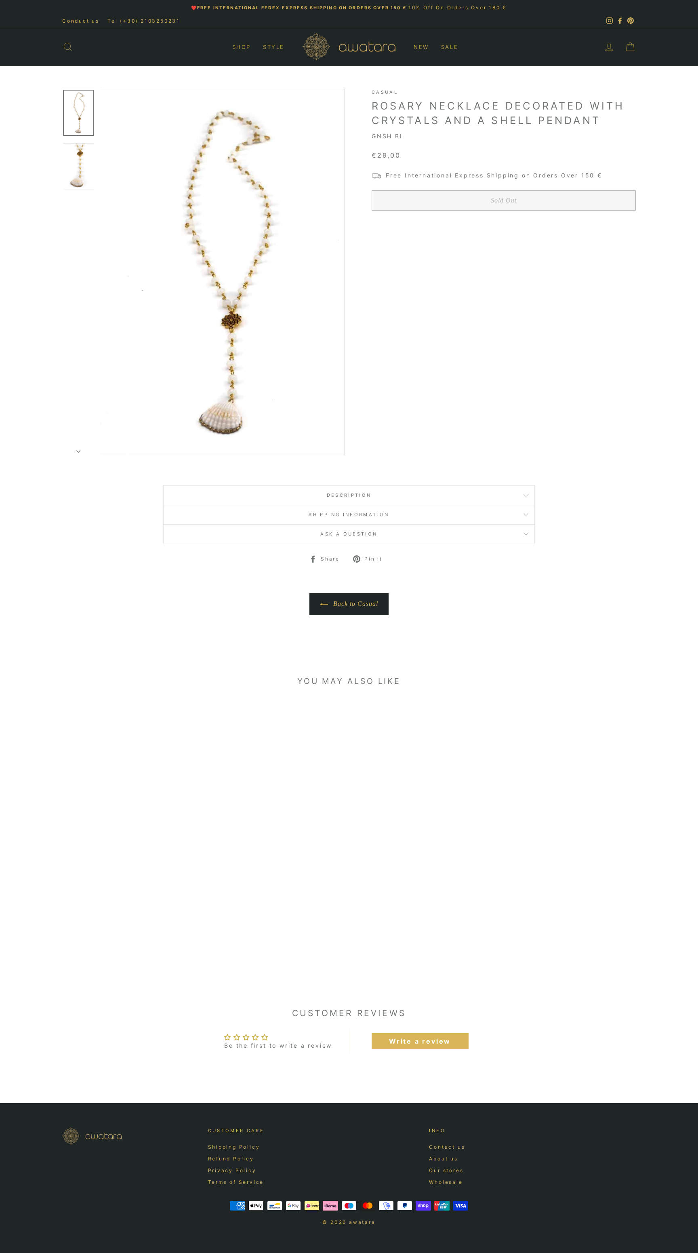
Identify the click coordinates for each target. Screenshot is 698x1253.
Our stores (446, 1170)
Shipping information (349, 514)
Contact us (447, 1147)
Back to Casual (354, 603)
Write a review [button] (420, 1041)
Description (349, 495)
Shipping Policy (234, 1147)
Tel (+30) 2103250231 (143, 21)
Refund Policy (231, 1159)
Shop (241, 47)
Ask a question (348, 534)
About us (443, 1159)
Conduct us (80, 21)
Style (273, 47)
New (421, 47)
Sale (449, 47)
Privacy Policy (232, 1170)
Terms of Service (236, 1182)
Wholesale (446, 1182)
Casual (385, 92)
